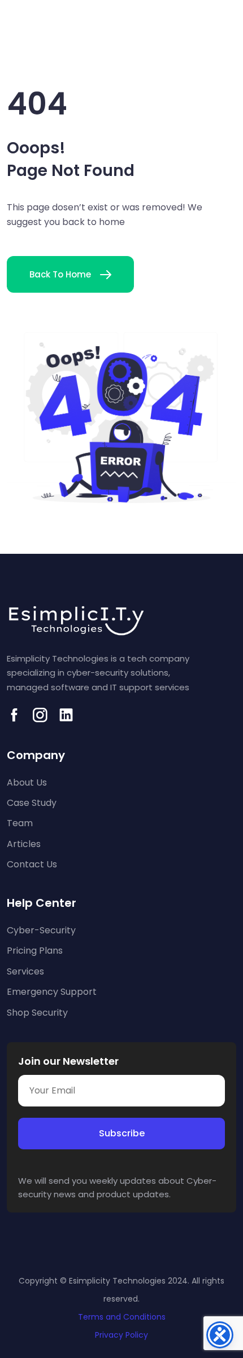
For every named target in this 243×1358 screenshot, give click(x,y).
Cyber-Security (41, 930)
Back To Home (60, 274)
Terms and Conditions (122, 1316)
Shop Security (37, 1012)
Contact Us (32, 864)
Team (20, 823)
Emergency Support (52, 991)
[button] (229, 37)
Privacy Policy (121, 1335)
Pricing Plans (35, 950)
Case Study (32, 802)
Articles (24, 843)
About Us (27, 782)
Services (25, 971)
